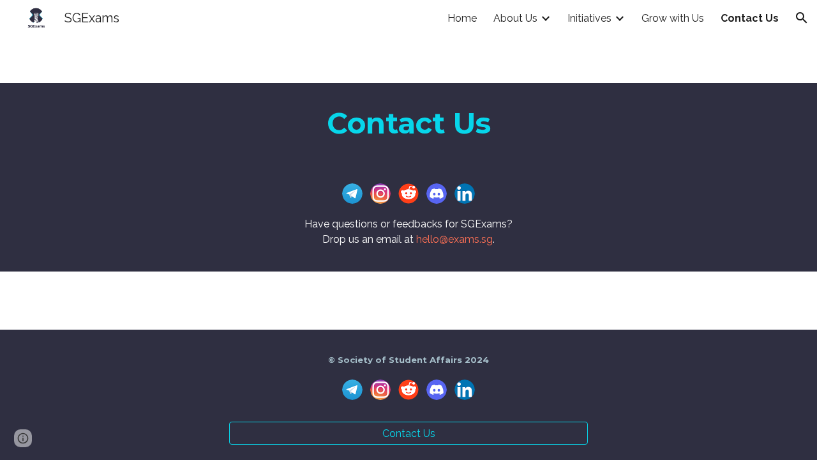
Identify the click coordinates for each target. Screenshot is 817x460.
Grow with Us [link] (672, 18)
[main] (408, 123)
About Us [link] (515, 18)
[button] (801, 18)
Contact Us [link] (750, 18)
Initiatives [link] (589, 18)
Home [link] (462, 18)
